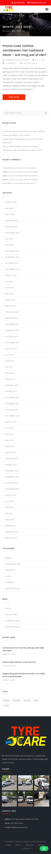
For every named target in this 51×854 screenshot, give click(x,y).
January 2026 (11, 226)
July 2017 (9, 355)
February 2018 (11, 312)
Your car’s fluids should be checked (24, 172)
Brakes (8, 558)
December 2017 (12, 324)
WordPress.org (12, 627)
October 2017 (11, 336)
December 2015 (12, 471)
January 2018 (11, 318)
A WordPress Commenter (13, 168)
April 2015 (9, 519)
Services (29, 845)
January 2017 (11, 391)
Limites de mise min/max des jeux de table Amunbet (24, 131)
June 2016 (9, 434)
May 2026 (9, 208)
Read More (14, 97)
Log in (8, 608)
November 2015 (12, 477)
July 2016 (9, 428)
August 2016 (10, 422)
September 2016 (12, 416)
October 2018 (11, 263)
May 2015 (9, 513)
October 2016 (11, 410)
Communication (12, 564)
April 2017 (9, 373)
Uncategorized (30, 63)
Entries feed (11, 614)
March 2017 (10, 379)
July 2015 (9, 501)
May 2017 (9, 367)
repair (6, 705)
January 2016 (11, 464)
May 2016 (9, 440)
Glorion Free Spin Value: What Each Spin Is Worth (22, 150)
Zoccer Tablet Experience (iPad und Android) (20, 146)
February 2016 (11, 458)
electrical (27, 700)
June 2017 (9, 361)
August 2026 (10, 202)
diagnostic (16, 700)
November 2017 (12, 330)
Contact (26, 848)
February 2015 (11, 532)
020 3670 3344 (19, 2)
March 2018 (10, 306)
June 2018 (9, 287)
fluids (36, 700)
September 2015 (12, 489)
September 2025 (12, 233)
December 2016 (12, 397)
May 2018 (9, 294)
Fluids (8, 576)
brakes (6, 700)
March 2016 (10, 452)
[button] (44, 848)
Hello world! (31, 168)
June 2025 (9, 245)
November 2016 (12, 403)
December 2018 (12, 251)
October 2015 (11, 483)
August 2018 (10, 275)
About (18, 845)
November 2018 (12, 257)
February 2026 (11, 220)
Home (8, 845)
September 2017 (12, 342)
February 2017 (11, 385)
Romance (9, 582)
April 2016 (9, 446)
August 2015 (10, 495)
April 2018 (9, 300)
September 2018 (12, 269)
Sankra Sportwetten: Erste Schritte (16, 135)
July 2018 (9, 281)
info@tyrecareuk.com (38, 2)
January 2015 (11, 538)
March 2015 (10, 525)
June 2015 (9, 507)
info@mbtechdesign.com (17, 60)
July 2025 (9, 239)
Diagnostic (10, 570)
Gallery (41, 845)
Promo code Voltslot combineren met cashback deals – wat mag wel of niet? (24, 50)
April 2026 (9, 214)
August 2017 (10, 348)
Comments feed (12, 620)
